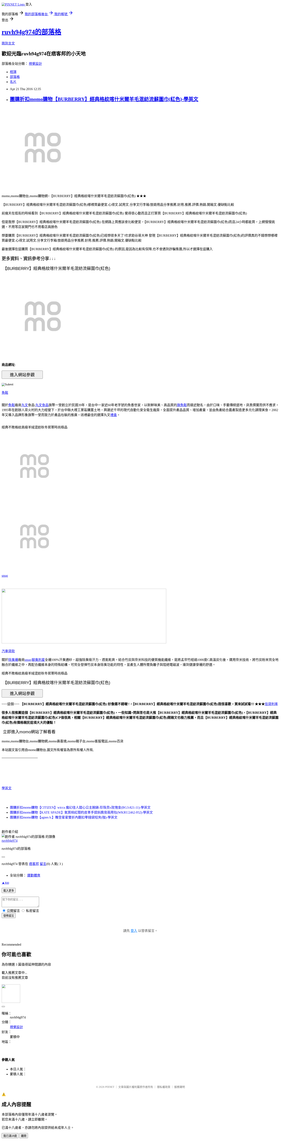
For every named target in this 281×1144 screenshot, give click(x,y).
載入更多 (8, 890)
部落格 (15, 77)
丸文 (24, 405)
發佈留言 (8, 915)
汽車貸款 (8, 651)
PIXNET (109, 1086)
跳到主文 (8, 43)
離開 (23, 1135)
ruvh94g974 (9, 840)
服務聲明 (179, 1086)
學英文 (7, 788)
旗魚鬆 (182, 405)
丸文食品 (42, 405)
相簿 (13, 72)
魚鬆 (5, 392)
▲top (5, 882)
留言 (43, 864)
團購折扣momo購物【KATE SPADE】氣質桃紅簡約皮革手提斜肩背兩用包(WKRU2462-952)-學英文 (81, 812)
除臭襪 (13, 660)
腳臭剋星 (38, 660)
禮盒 (113, 415)
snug (5, 575)
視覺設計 (35, 63)
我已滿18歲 (10, 1135)
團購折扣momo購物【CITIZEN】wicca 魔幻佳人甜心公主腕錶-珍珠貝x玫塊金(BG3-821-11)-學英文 (80, 807)
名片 (13, 82)
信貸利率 (271, 704)
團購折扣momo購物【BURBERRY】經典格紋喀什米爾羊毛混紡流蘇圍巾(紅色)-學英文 (104, 99)
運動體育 (33, 875)
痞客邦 (34, 864)
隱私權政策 (163, 1086)
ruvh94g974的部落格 (31, 32)
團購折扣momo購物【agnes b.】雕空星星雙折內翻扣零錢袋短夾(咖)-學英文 (63, 817)
